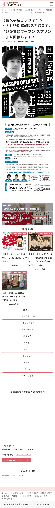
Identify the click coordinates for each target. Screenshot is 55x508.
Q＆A (46, 496)
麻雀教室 (5, 496)
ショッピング (26, 496)
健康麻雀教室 (46, 493)
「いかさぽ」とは (16, 493)
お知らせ (37, 496)
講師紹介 (15, 496)
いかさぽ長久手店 (27, 42)
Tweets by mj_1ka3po (12, 475)
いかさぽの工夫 (32, 493)
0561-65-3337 (23, 454)
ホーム (4, 493)
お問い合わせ (7, 499)
